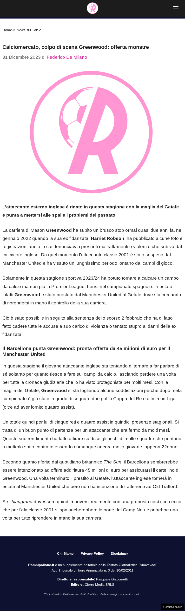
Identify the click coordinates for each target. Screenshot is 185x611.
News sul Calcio (29, 30)
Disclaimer (119, 553)
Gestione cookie (172, 606)
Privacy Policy (92, 553)
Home (7, 30)
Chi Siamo (65, 553)
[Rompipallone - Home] (92, 8)
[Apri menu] (176, 8)
